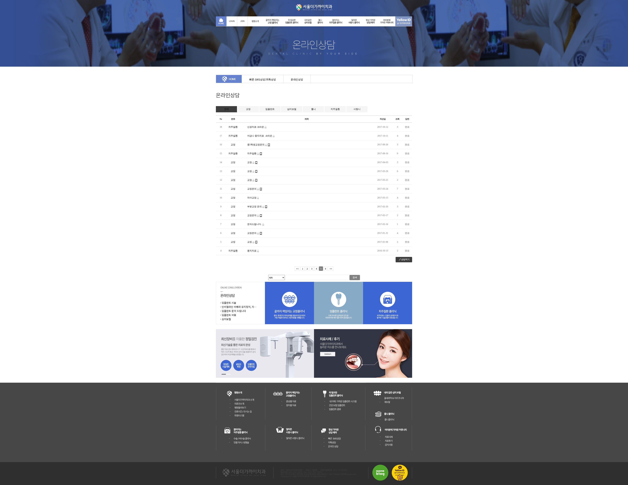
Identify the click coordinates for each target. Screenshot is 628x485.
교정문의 (252, 189)
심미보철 (291, 109)
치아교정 (252, 197)
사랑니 (357, 109)
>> (331, 268)
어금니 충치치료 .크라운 (260, 136)
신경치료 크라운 (256, 127)
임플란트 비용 (229, 315)
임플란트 (270, 109)
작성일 (382, 119)
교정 (248, 109)
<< (297, 268)
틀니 (313, 109)
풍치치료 (252, 251)
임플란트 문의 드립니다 (234, 311)
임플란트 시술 (229, 302)
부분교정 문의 (254, 206)
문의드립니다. (254, 224)
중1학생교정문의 (256, 144)
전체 (226, 109)
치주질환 (335, 109)
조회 (397, 119)
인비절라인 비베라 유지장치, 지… (239, 306)
